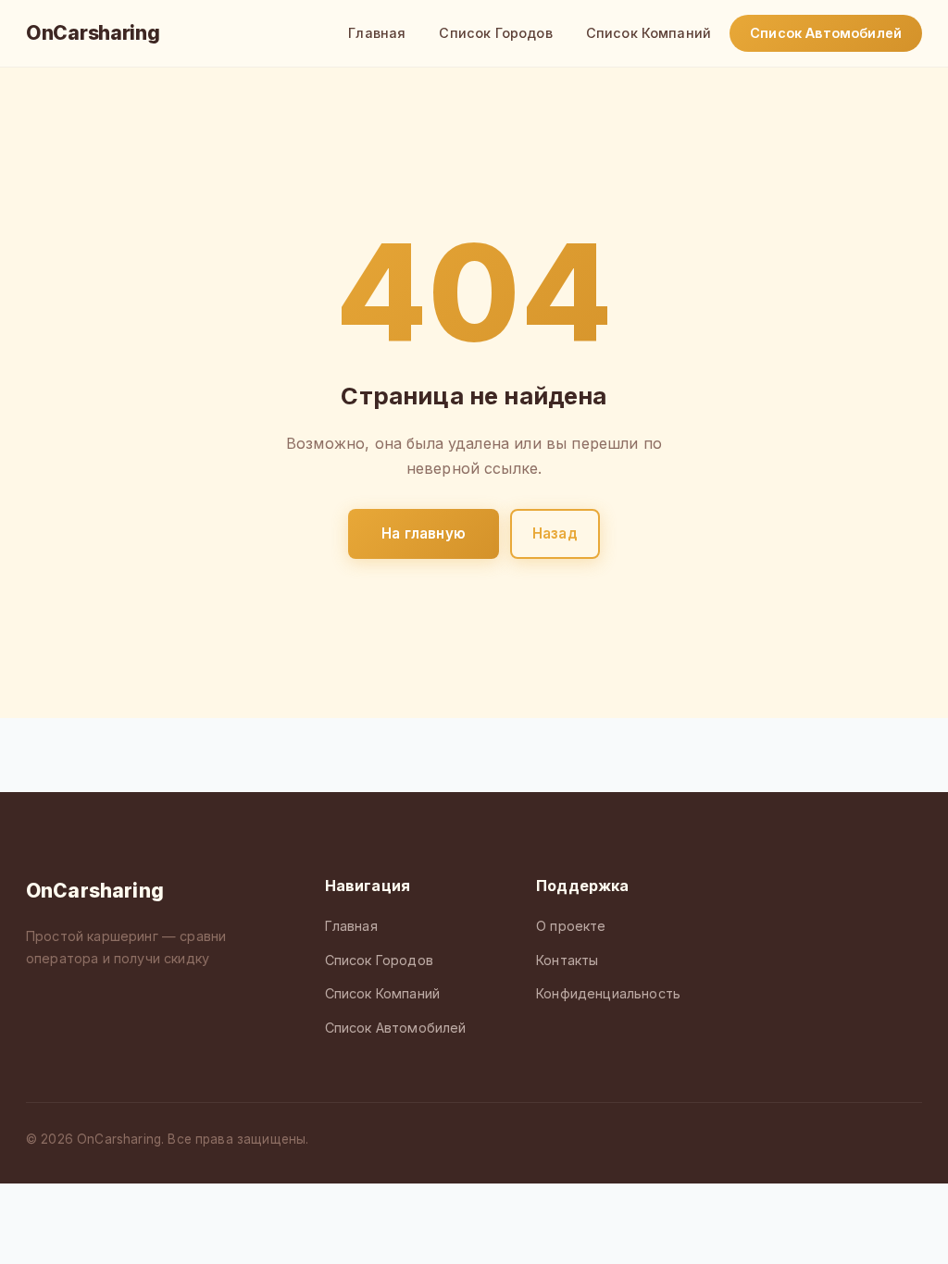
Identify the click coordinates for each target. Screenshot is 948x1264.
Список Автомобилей (826, 33)
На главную (423, 533)
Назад (555, 533)
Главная (376, 33)
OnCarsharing (92, 32)
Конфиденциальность (608, 993)
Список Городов (495, 33)
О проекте (570, 926)
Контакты (567, 960)
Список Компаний (648, 33)
